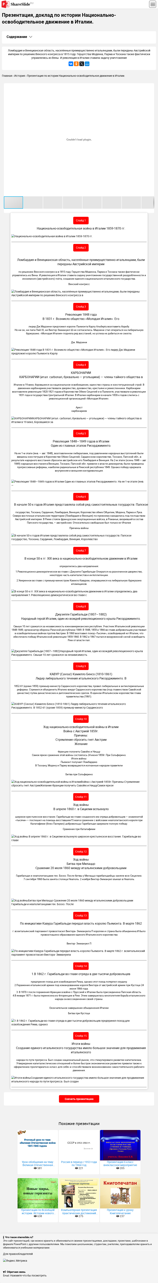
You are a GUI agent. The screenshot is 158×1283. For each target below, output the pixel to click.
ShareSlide (22, 4)
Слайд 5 (81, 433)
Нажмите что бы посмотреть (28, 1275)
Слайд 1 (81, 220)
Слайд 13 (81, 915)
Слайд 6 (81, 496)
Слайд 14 (81, 966)
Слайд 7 (81, 550)
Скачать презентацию (79, 1099)
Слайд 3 (81, 306)
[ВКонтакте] (71, 63)
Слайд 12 (81, 851)
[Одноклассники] (76, 63)
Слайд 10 (81, 719)
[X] (81, 63)
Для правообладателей (18, 1254)
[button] (151, 87)
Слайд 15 (81, 1035)
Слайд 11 (81, 797)
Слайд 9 (81, 666)
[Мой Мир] (87, 63)
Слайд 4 (81, 365)
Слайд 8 (81, 606)
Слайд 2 (81, 247)
